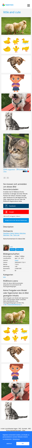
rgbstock (9, 5)
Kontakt (24, 429)
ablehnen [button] (9, 443)
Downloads (22, 170)
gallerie (20, 249)
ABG (29, 429)
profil (12, 249)
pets (4, 277)
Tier (11, 235)
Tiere (15, 235)
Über (23, 430)
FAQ (5, 304)
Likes (5, 172)
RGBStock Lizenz (10, 281)
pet (18, 235)
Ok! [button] (23, 443)
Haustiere (6, 233)
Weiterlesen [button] (16, 439)
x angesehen (11, 170)
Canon (16, 260)
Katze (12, 233)
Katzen (17, 233)
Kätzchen (23, 233)
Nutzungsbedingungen (14, 304)
